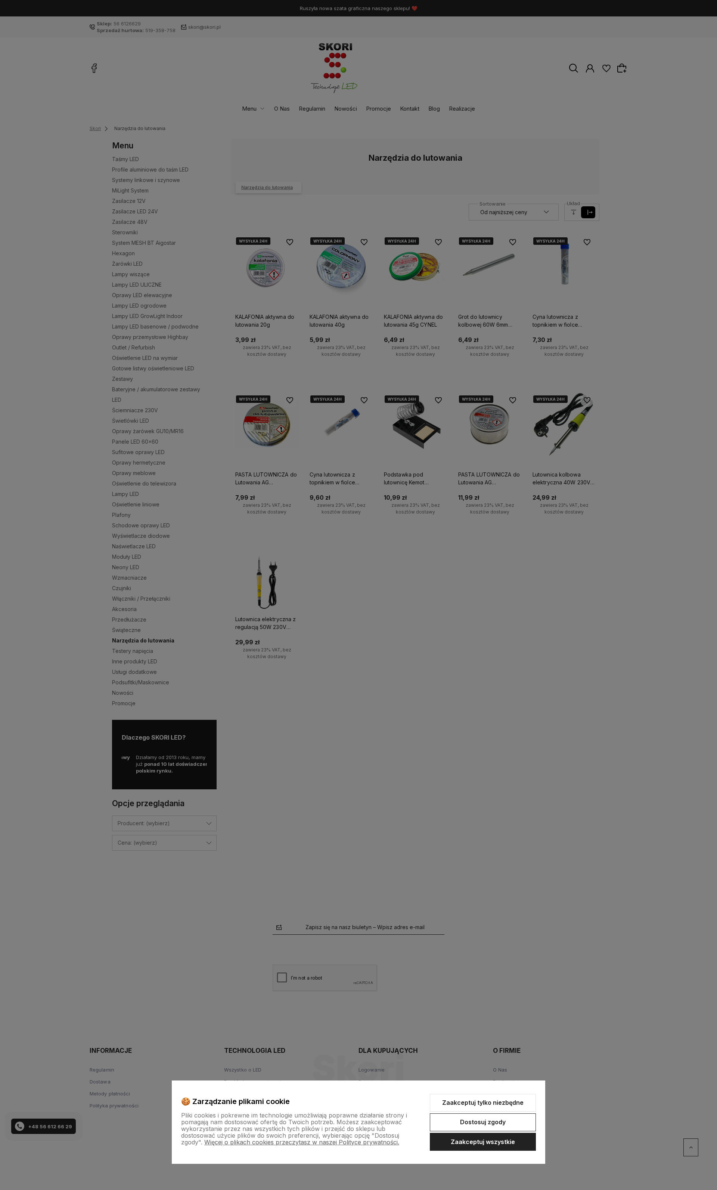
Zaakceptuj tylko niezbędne (483, 1102)
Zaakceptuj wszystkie (483, 1142)
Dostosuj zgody (483, 1122)
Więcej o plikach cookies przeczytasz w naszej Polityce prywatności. (301, 1142)
